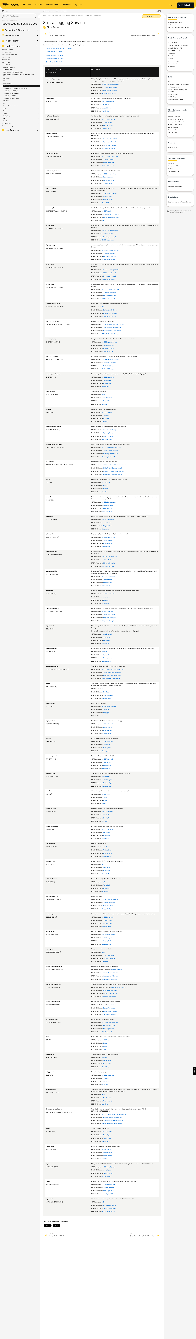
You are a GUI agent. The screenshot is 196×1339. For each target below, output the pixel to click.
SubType (105, 1084)
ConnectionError (108, 177)
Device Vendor (106, 1149)
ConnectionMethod (109, 142)
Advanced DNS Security (175, 124)
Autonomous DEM (173, 171)
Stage (105, 1043)
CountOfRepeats (107, 203)
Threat (5, 111)
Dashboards (171, 163)
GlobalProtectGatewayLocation (113, 468)
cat (103, 716)
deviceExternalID (107, 634)
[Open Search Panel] (170, 5)
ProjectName (106, 847)
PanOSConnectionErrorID (110, 156)
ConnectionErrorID (109, 159)
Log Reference (187, 211)
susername (114, 987)
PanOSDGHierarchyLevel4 (110, 289)
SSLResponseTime (109, 1025)
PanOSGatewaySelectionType (111, 447)
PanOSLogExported (108, 519)
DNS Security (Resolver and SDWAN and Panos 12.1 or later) (18, 75)
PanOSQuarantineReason (110, 899)
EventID (104, 404)
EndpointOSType (108, 345)
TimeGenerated (108, 1098)
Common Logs (6, 57)
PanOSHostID (106, 482)
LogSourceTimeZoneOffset (112, 672)
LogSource (106, 597)
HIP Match (6, 101)
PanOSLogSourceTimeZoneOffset (113, 669)
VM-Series (171, 66)
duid (115, 1005)
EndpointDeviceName (110, 310)
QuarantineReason (109, 902)
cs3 (103, 1202)
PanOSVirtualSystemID (109, 1184)
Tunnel (5, 113)
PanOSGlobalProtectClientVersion (113, 324)
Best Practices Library (174, 186)
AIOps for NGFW (173, 43)
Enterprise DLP (172, 130)
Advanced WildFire (174, 117)
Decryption (6, 78)
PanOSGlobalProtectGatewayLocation (114, 465)
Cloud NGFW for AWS (175, 48)
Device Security (173, 127)
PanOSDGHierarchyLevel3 (110, 270)
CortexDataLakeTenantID (111, 214)
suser (103, 952)
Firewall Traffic (7, 83)
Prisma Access (172, 82)
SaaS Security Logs (7, 126)
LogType (106, 709)
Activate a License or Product (177, 25)
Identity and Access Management (178, 27)
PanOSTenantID (107, 211)
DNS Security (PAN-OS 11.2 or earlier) (14, 72)
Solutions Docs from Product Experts (179, 202)
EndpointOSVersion (109, 363)
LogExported (107, 523)
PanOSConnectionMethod (110, 139)
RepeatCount (107, 196)
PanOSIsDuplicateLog (108, 502)
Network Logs (6, 62)
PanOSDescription (107, 741)
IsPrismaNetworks (109, 560)
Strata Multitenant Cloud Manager (178, 84)
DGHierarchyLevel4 (109, 292)
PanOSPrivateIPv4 (107, 811)
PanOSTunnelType (107, 1132)
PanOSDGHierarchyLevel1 (110, 230)
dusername (122, 987)
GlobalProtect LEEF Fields (12, 98)
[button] (194, 1071)
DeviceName (107, 655)
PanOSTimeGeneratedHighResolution (114, 1114)
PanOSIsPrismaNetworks (109, 557)
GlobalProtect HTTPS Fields (12, 96)
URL (4, 118)
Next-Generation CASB (175, 99)
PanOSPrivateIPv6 (107, 829)
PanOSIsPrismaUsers (108, 576)
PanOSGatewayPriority (109, 430)
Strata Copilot (186, 5)
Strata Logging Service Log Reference (72, 15)
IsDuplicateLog (108, 505)
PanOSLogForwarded (108, 537)
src (103, 864)
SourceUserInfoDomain (110, 973)
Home (44, 15)
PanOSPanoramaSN (108, 759)
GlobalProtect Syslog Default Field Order (16, 88)
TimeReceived (107, 692)
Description (106, 744)
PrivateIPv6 (106, 832)
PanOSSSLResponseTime (110, 1022)
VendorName (107, 1152)
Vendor (104, 1159)
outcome (104, 1057)
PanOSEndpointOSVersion (110, 359)
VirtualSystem (107, 1170)
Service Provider (173, 64)
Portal (105, 797)
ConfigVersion (107, 122)
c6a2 (103, 882)
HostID (105, 485)
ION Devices (172, 97)
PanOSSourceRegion (108, 934)
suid (112, 1005)
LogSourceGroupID (108, 611)
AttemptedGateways (110, 87)
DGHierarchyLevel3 (109, 273)
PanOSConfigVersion (108, 119)
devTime (105, 1104)
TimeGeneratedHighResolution (113, 1117)
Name (103, 394)
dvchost (104, 652)
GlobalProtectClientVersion (112, 327)
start (103, 1094)
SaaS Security (172, 132)
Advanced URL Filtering (175, 119)
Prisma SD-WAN (173, 94)
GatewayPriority (108, 433)
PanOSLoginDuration (108, 724)
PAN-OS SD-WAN (173, 61)
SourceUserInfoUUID (109, 1008)
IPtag (4, 103)
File (4, 81)
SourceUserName (108, 955)
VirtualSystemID (108, 1187)
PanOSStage (106, 1040)
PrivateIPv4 (106, 815)
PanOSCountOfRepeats (109, 193)
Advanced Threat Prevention (177, 122)
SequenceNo (107, 920)
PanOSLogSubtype (108, 1075)
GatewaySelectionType (110, 450)
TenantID (105, 220)
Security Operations (176, 211)
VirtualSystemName (109, 1205)
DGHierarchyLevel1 (109, 234)
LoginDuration (107, 727)
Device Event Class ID (109, 706)
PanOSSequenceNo (108, 917)
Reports (170, 168)
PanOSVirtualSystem (108, 1167)
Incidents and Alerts (174, 166)
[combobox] (19, 16)
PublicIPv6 (106, 885)
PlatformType (106, 776)
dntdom (119, 969)
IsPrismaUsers (107, 579)
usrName (105, 961)
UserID (5, 121)
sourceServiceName (108, 594)
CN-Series (171, 53)
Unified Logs (6, 116)
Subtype (106, 1078)
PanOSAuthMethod (108, 101)
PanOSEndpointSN (108, 377)
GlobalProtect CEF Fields (11, 91)
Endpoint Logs (6, 59)
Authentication (7, 69)
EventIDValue (107, 398)
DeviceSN (106, 637)
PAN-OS (170, 58)
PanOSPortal (106, 794)
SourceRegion (107, 938)
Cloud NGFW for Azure (175, 51)
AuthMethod (107, 105)
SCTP (4, 108)
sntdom (113, 969)
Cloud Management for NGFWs (178, 45)
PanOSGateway (107, 412)
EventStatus (107, 1060)
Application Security (9, 67)
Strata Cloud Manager (175, 22)
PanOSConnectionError (109, 174)
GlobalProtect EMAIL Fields (12, 93)
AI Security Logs (6, 52)
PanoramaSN (107, 762)
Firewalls (171, 56)
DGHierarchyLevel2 (109, 253)
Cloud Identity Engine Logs (9, 54)
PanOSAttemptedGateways (110, 84)
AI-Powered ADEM (174, 87)
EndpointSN (107, 380)
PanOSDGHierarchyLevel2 (110, 250)
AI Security (6, 64)
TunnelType (106, 1135)
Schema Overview (7, 49)
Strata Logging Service (54, 15)
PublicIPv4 (106, 867)
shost (103, 307)
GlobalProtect (7, 86)
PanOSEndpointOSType (109, 342)
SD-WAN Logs (6, 123)
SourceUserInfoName (110, 990)
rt (102, 689)
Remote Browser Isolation (10, 106)
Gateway (106, 415)
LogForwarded (107, 540)
